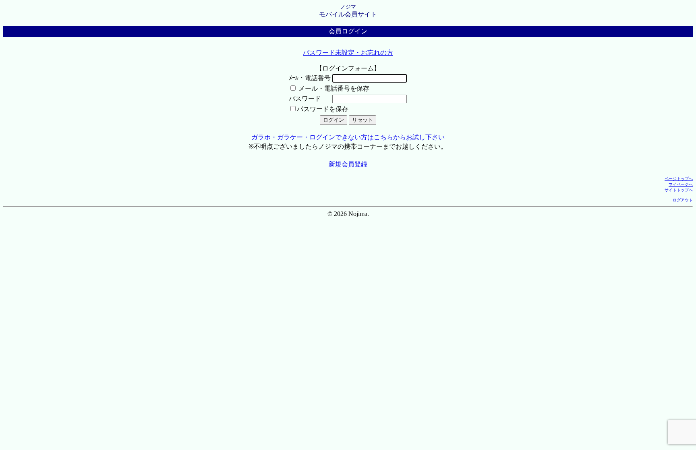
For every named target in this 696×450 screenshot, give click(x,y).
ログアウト (683, 200)
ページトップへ (679, 178)
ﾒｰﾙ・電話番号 (310, 78)
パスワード (305, 98)
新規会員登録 (348, 164)
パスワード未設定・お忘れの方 (348, 52)
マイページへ (681, 184)
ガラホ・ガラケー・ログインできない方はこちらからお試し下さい (348, 137)
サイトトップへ (679, 190)
